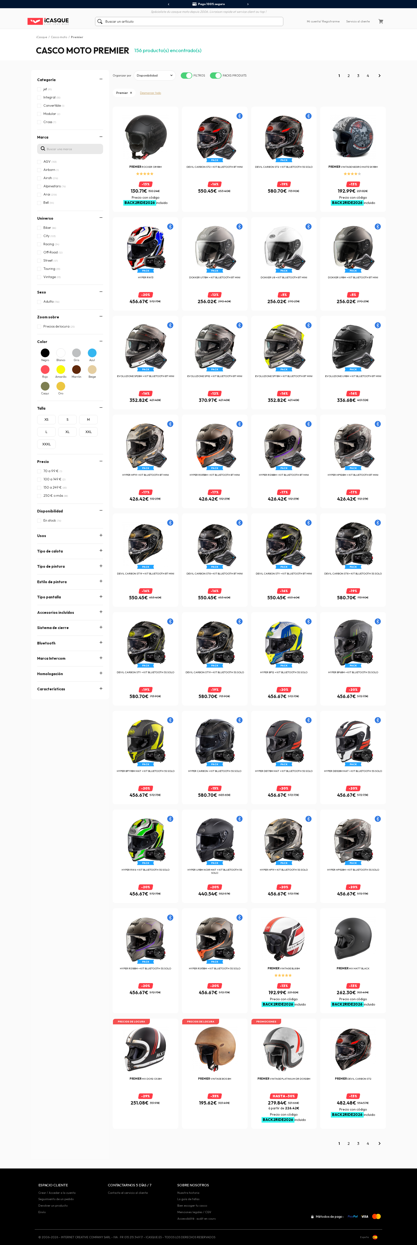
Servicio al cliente (358, 21)
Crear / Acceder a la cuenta (57, 1193)
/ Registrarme (330, 21)
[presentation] (168, 4)
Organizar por (122, 75)
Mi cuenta (313, 21)
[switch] (186, 75)
